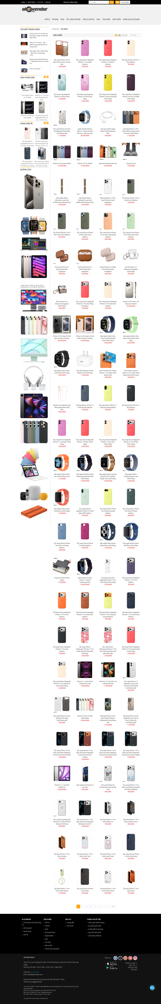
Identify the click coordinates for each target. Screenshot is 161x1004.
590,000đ (131, 274)
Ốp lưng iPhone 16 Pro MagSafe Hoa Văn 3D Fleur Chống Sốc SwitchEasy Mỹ (131, 719)
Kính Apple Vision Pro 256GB (27, 96)
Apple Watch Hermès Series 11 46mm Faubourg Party (85, 580)
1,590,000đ (62, 757)
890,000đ (108, 858)
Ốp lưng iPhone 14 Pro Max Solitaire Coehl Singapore (108, 200)
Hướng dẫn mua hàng (95, 929)
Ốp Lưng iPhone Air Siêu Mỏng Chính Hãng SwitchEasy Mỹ (62, 718)
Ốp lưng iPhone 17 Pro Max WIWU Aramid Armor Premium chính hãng (131, 131)
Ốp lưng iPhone (73, 19)
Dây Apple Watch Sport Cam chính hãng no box (62, 475)
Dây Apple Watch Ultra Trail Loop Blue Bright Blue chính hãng (108, 338)
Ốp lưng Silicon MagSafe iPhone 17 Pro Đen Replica (61, 649)
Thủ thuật (70, 926)
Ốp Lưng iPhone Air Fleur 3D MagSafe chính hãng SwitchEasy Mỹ (61, 131)
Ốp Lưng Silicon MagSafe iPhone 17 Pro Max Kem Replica (108, 304)
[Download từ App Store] (112, 963)
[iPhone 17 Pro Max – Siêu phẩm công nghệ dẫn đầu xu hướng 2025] (24, 44)
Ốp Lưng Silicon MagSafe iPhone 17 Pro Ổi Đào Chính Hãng (131, 442)
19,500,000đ (85, 481)
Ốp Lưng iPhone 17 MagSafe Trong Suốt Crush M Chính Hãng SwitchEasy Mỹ (131, 684)
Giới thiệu (31, 2)
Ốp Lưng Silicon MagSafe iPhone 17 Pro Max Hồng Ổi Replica (85, 304)
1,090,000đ (108, 584)
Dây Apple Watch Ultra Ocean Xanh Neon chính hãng (131, 338)
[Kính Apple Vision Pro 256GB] (27, 87)
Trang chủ (55, 29)
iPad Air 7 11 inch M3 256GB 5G (62, 786)
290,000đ (108, 377)
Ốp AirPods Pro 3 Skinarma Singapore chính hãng (131, 269)
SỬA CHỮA (116, 19)
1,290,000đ (62, 66)
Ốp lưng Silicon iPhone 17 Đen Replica (131, 406)
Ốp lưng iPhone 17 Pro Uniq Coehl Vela (85, 855)
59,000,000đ (85, 584)
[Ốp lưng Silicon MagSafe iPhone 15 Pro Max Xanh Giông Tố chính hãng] (27, 153)
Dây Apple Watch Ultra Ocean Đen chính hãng (62, 372)
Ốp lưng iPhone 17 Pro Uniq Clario (131, 890)
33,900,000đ (131, 306)
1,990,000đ (85, 656)
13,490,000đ (108, 481)
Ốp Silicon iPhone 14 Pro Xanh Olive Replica (130, 199)
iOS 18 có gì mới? (35, 69)
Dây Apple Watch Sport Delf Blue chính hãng (131, 544)
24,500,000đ (62, 789)
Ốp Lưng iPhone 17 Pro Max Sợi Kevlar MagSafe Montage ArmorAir (84, 821)
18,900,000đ (85, 686)
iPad (62, 19)
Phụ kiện (106, 19)
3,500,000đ (108, 166)
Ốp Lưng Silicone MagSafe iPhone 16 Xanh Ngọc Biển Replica (85, 511)
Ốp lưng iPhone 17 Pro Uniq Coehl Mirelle (62, 890)
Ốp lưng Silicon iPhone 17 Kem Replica (131, 61)
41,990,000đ (62, 166)
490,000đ (108, 274)
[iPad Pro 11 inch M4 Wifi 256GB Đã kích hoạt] (41, 87)
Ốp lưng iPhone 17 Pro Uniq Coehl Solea (108, 855)
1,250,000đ (131, 166)
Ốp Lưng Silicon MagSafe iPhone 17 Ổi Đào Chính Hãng (85, 442)
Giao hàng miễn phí (94, 936)
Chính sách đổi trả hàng (96, 922)
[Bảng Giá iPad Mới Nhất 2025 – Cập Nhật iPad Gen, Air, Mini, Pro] (24, 61)
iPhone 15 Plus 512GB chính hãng (85, 717)
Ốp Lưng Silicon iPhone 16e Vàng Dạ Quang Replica (108, 511)
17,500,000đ (108, 686)
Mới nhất (133, 35)
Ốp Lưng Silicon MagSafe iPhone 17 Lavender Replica (85, 62)
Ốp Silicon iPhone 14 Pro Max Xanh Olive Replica (61, 233)
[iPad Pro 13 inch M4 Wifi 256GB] (27, 107)
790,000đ (85, 66)
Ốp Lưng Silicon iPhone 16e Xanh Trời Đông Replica (62, 545)
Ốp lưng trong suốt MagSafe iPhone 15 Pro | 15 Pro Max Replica (41, 118)
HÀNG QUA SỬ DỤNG (131, 19)
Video (23, 2)
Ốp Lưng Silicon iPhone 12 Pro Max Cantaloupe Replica (108, 234)
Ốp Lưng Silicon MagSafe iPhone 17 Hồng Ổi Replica (108, 62)
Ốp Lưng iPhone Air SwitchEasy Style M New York (107, 787)
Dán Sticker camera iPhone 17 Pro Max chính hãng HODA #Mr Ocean (130, 373)
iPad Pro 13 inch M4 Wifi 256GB (27, 116)
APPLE (47, 19)
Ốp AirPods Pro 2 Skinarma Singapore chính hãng (62, 304)
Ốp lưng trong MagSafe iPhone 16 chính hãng (62, 95)
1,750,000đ (62, 582)
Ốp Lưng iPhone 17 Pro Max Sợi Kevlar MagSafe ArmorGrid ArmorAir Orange (84, 753)
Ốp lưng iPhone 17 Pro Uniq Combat (62, 855)
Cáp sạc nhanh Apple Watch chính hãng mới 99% (108, 131)
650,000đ (131, 377)
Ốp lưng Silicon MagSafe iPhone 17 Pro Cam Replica (61, 614)
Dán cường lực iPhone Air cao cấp (85, 786)
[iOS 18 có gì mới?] (24, 70)
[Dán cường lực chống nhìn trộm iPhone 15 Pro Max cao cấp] (41, 153)
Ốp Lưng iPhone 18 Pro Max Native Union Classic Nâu (62, 62)
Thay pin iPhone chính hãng (62, 579)
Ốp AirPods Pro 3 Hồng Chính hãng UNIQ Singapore (108, 269)
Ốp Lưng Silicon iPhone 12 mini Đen (85, 890)
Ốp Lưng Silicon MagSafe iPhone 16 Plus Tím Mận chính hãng (131, 96)
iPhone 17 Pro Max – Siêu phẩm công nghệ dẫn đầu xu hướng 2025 (38, 45)
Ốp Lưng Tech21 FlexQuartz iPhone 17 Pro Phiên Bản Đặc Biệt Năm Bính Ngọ (85, 650)
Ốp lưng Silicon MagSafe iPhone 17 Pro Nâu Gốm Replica (84, 614)
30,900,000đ (62, 340)
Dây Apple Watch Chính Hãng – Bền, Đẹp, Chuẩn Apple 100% (39, 53)
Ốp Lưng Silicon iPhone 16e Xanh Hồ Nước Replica (131, 511)
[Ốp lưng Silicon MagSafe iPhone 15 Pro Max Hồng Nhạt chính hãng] (27, 133)
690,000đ (108, 135)
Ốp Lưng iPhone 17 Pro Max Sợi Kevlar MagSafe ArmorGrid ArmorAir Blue (108, 752)
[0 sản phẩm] (117, 2)
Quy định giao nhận (94, 926)
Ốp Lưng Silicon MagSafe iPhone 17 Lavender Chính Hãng (62, 442)
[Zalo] (152, 988)
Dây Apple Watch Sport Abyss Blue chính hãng (108, 544)
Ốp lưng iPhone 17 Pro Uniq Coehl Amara (108, 890)
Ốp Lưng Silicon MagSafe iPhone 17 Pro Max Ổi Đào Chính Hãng (131, 649)
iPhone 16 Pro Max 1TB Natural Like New (131, 303)
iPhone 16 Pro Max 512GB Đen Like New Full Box (62, 337)
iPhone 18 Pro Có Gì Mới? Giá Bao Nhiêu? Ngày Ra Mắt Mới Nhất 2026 (39, 36)
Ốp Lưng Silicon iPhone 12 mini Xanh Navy (131, 855)
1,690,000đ (62, 446)
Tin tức (40, 2)
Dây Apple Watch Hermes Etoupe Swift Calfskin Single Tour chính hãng (108, 476)
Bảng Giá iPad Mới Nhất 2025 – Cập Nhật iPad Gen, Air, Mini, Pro (39, 61)
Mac (98, 19)
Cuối (113, 906)
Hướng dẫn (70, 922)
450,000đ (62, 308)
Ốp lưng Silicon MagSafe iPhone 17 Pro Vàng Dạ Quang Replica (107, 614)
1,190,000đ (62, 135)
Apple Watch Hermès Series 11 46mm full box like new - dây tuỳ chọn (85, 131)
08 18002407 (34, 972)
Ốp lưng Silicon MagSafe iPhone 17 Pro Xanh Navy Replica (131, 614)
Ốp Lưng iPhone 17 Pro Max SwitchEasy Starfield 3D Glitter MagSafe (131, 787)
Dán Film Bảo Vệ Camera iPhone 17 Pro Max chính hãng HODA (107, 373)
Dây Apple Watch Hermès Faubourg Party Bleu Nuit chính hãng (85, 476)
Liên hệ (47, 2)
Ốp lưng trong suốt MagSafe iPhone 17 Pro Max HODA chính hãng (108, 580)
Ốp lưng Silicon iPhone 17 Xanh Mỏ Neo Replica (85, 406)
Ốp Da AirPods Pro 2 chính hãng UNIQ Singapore (85, 269)
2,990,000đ (108, 343)
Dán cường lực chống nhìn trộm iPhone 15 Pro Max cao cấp (41, 163)
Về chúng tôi (27, 928)
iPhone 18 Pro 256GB (85, 163)
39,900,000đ (85, 135)
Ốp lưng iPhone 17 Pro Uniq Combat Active (131, 820)
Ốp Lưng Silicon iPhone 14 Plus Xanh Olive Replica (85, 234)
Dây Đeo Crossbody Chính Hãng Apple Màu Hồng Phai (62, 407)
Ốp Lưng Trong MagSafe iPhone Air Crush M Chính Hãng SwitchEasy (62, 821)
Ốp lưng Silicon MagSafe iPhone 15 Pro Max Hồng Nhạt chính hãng (27, 144)
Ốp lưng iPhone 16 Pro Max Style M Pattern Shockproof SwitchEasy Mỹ (108, 719)
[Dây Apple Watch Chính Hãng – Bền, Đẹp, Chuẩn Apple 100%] (24, 52)
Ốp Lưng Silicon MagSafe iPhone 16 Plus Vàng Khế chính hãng (108, 96)
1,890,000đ (62, 412)
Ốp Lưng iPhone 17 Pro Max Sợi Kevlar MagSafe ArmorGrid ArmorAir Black (131, 752)
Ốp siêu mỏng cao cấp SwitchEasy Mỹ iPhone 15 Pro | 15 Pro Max (41, 144)
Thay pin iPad (131, 163)
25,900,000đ (85, 720)
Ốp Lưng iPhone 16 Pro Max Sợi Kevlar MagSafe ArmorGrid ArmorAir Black (62, 752)
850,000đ (131, 824)
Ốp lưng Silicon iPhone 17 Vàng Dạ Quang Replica (108, 406)
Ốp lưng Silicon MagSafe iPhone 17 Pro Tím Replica (130, 580)
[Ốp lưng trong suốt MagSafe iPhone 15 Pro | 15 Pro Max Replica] (41, 107)
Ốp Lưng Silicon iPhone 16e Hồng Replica (85, 544)
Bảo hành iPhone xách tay (108, 163)
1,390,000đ (62, 99)
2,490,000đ (62, 204)
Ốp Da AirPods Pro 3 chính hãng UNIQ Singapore (62, 269)
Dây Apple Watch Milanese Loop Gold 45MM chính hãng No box (85, 200)
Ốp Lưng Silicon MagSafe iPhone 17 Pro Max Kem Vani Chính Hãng (62, 683)
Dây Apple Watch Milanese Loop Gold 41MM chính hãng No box (62, 200)
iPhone (55, 19)
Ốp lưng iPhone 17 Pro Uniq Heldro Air (108, 820)
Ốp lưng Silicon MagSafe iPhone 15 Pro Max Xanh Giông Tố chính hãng (27, 164)
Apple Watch (88, 19)
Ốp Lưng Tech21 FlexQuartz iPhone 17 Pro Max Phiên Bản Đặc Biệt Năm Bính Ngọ (108, 650)
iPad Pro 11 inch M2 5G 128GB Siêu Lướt (85, 682)
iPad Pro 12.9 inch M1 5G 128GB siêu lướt (108, 682)
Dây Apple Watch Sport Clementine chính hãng (62, 510)
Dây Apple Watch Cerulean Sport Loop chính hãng (131, 476)
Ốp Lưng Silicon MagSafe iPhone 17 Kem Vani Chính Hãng (108, 442)
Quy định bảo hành (94, 932)
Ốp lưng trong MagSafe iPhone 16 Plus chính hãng (85, 96)
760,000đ (62, 858)
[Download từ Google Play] (112, 968)
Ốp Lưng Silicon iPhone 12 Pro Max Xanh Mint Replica (131, 234)
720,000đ (131, 893)
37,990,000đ (85, 166)
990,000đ (131, 690)
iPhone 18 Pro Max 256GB (62, 163)
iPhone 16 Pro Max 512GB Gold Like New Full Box (85, 337)
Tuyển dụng (27, 931)
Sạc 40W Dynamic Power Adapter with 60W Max (84, 372)
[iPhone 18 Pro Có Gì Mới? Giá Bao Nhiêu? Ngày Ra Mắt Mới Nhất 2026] (24, 36)
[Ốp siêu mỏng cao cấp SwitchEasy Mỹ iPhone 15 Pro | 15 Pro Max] (41, 133)
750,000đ (108, 204)
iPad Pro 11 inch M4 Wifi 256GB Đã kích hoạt (41, 97)
